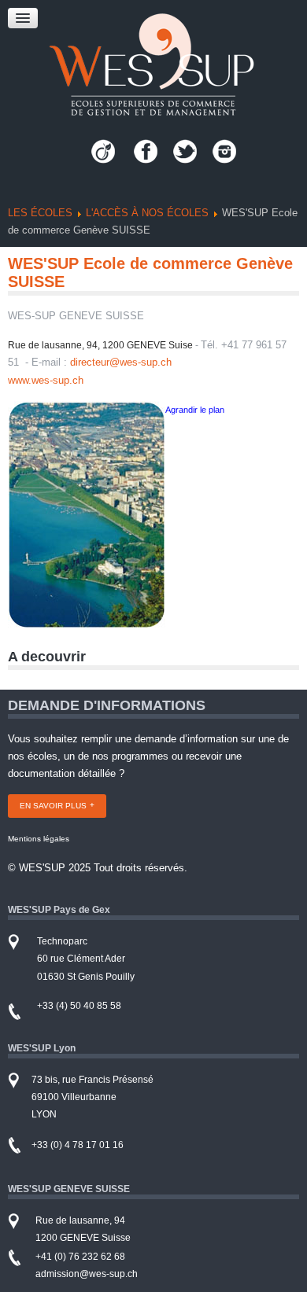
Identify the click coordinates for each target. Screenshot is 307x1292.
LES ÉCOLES (40, 213)
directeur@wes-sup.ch (121, 362)
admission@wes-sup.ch (86, 1273)
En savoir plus (53, 805)
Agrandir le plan (194, 409)
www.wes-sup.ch (45, 380)
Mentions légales (38, 838)
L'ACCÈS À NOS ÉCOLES (147, 213)
